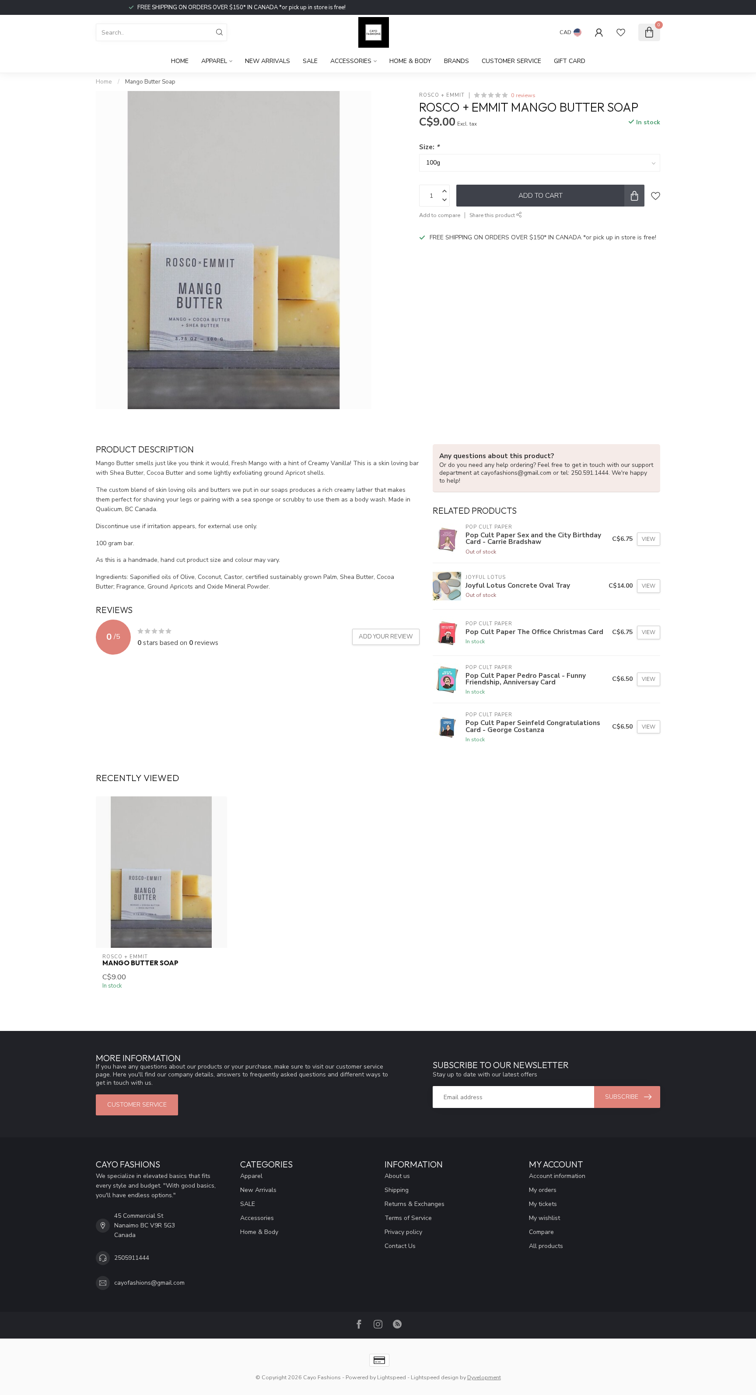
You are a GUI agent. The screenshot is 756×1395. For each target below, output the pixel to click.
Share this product (492, 215)
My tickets (543, 1204)
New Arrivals (267, 61)
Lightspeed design (434, 1377)
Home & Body (410, 61)
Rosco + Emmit (442, 95)
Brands (456, 61)
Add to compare (439, 215)
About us (397, 1176)
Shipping (397, 1190)
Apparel (214, 61)
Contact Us (400, 1246)
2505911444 (131, 1258)
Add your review (386, 637)
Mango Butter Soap (150, 82)
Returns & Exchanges (414, 1204)
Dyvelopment (484, 1377)
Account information (557, 1176)
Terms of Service (408, 1218)
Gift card (569, 61)
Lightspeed (391, 1377)
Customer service (511, 61)
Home (180, 61)
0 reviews (523, 95)
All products (546, 1246)
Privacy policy (403, 1232)
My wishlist (544, 1218)
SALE (310, 61)
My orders (542, 1190)
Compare (541, 1232)
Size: (429, 146)
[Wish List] (620, 32)
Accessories (350, 61)
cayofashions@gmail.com (149, 1283)
